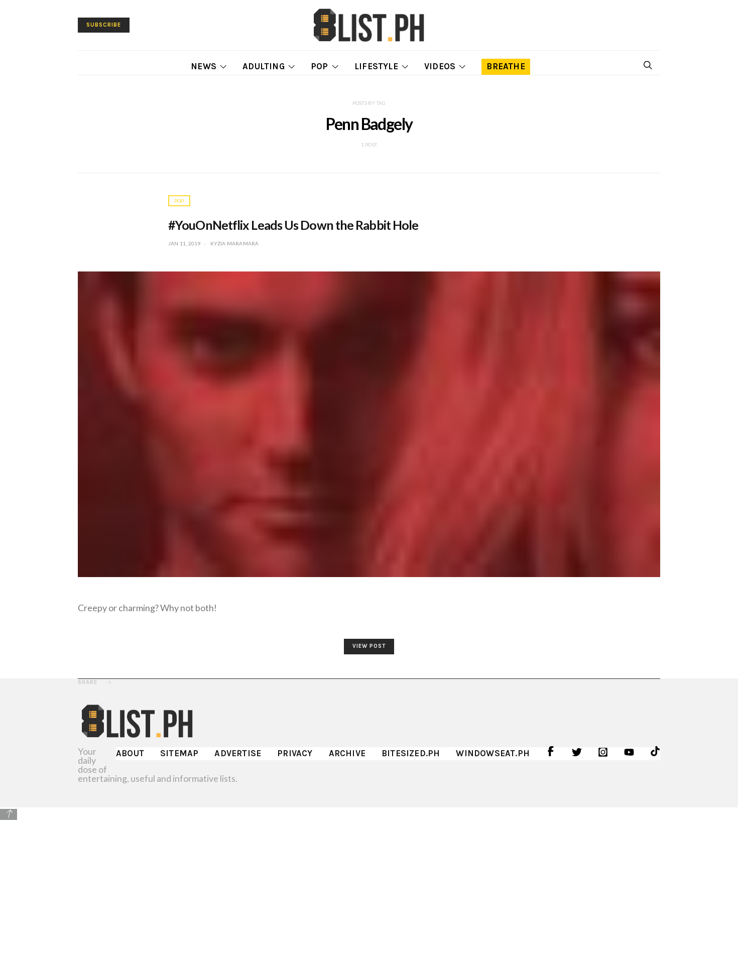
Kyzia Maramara (234, 243)
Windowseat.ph (493, 753)
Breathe (505, 66)
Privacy (294, 753)
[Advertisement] (369, 891)
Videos (439, 66)
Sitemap (179, 753)
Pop (319, 66)
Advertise (237, 753)
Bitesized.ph (411, 753)
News (203, 66)
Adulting (263, 66)
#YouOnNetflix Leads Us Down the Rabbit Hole (293, 224)
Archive (347, 753)
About (130, 753)
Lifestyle (376, 66)
